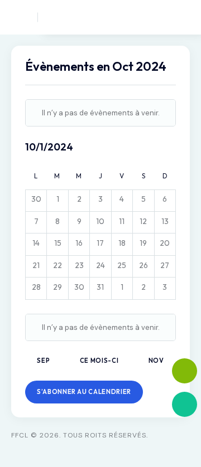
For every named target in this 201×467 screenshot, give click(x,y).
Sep (43, 360)
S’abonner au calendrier (84, 392)
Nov (157, 360)
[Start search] (162, 17)
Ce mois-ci (99, 360)
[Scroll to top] (184, 437)
